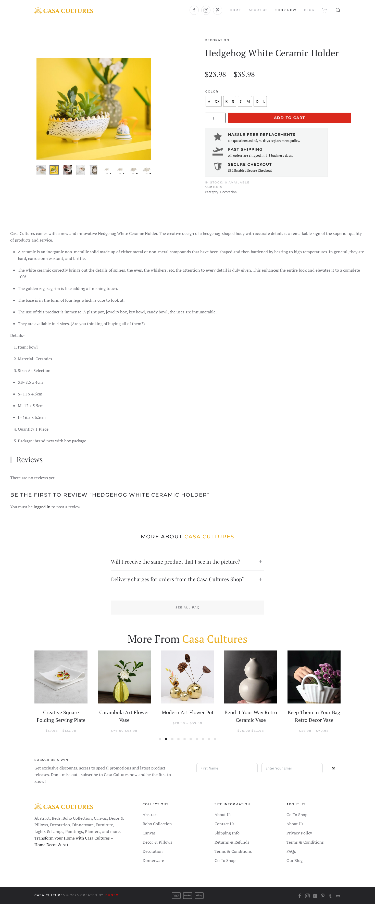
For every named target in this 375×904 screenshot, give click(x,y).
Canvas (149, 833)
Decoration (217, 40)
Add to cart (289, 117)
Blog (309, 10)
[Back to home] (63, 10)
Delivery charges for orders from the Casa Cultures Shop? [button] (177, 579)
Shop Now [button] (286, 10)
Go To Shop (225, 860)
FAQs (291, 851)
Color (211, 91)
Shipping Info (227, 833)
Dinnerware (153, 860)
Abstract (150, 814)
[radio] (213, 101)
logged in (42, 507)
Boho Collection (157, 824)
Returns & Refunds (232, 842)
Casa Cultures (49, 895)
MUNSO (112, 895)
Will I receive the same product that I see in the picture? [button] (175, 561)
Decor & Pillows (157, 842)
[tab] (41, 170)
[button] (338, 10)
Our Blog (294, 860)
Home (235, 10)
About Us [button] (258, 10)
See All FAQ (188, 607)
